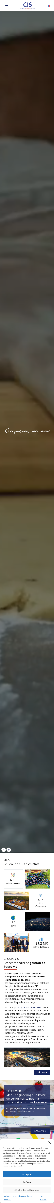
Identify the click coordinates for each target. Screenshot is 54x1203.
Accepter (27, 1174)
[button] (49, 1142)
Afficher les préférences (27, 1189)
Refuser (27, 1182)
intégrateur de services (29, 1007)
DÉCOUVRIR (42, 1072)
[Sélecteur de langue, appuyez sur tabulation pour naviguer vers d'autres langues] (49, 5)
